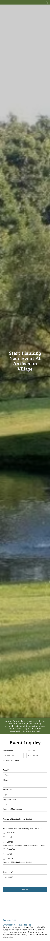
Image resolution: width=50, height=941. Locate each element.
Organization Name (11, 760)
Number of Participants (12, 809)
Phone (5, 780)
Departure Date (9, 799)
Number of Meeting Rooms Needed (17, 862)
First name (8, 751)
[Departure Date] (6, 804)
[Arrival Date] (6, 795)
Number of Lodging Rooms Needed (17, 819)
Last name (31, 751)
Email (6, 770)
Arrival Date (8, 790)
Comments (8, 872)
